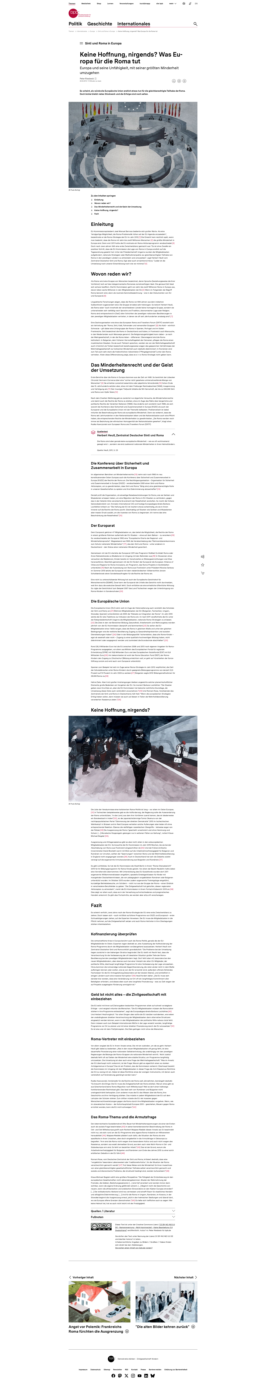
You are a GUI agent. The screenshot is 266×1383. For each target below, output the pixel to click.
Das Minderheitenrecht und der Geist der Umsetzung (117, 207)
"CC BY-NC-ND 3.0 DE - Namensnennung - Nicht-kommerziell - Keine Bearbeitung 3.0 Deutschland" (145, 1227)
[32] (115, 818)
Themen (71, 31)
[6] (105, 296)
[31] (92, 812)
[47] (120, 1165)
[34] (106, 836)
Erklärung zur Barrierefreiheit (175, 1370)
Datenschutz (96, 1370)
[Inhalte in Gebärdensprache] (190, 4)
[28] (106, 676)
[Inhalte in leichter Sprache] (184, 4)
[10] (160, 383)
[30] (119, 700)
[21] (112, 611)
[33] (101, 830)
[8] (157, 325)
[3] (173, 243)
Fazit (96, 214)
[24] (114, 634)
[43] (123, 1127)
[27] (133, 673)
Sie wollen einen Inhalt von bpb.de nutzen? (134, 1248)
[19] (102, 568)
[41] (172, 1026)
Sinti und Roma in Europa (106, 31)
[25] (166, 640)
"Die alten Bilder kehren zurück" (163, 1327)
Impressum (83, 1370)
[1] (140, 237)
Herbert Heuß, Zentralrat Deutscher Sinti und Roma (130, 434)
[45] (138, 1147)
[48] (167, 1171)
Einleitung (98, 200)
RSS (126, 1370)
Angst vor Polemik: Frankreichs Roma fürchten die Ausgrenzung (96, 1329)
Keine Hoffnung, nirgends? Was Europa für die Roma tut (137, 31)
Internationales (82, 31)
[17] (124, 544)
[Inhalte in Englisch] (196, 4)
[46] (123, 1153)
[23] (145, 626)
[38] (171, 889)
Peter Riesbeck (88, 78)
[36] (126, 857)
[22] (92, 623)
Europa (92, 31)
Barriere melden (155, 1370)
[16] (172, 535)
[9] (102, 383)
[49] (133, 1200)
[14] (158, 489)
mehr (172, 3)
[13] (135, 474)
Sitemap (107, 1370)
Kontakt (134, 1370)
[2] (152, 240)
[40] (170, 1011)
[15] (120, 515)
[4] (146, 264)
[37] (161, 860)
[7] (172, 316)
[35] (142, 848)
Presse (143, 1370)
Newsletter (117, 1370)
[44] (104, 1135)
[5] (143, 290)
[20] (121, 591)
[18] (153, 556)
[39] (134, 976)
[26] (106, 655)
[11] (109, 389)
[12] (116, 392)
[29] (140, 691)
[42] (134, 1107)
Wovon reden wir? (102, 203)
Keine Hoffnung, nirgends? (106, 210)
